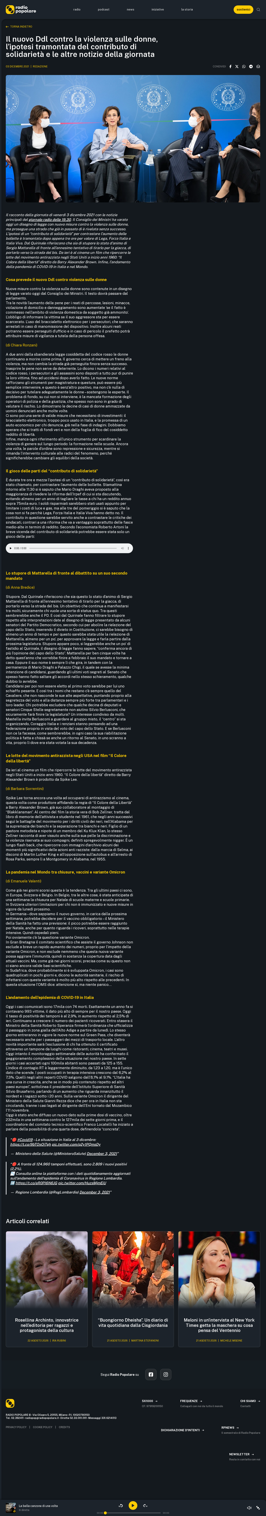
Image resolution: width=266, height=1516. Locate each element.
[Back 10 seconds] (121, 1505)
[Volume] (249, 1508)
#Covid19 (25, 1139)
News (130, 9)
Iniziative (158, 9)
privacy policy (16, 1427)
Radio (77, 9)
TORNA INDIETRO (21, 26)
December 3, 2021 (102, 1153)
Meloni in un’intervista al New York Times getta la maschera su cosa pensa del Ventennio (219, 1325)
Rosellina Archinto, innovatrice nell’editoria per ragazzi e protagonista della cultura (47, 1325)
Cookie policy (42, 1427)
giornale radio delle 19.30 (50, 219)
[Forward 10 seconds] (145, 1505)
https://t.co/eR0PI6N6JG (36, 1183)
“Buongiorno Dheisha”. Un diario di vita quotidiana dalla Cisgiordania (133, 1322)
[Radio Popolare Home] (21, 9)
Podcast (103, 9)
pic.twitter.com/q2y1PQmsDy (76, 1144)
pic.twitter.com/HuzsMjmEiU (82, 1183)
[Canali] (258, 1508)
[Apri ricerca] (258, 9)
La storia (187, 9)
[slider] (105, 1512)
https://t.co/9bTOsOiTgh (30, 1144)
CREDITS (64, 1427)
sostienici (243, 9)
